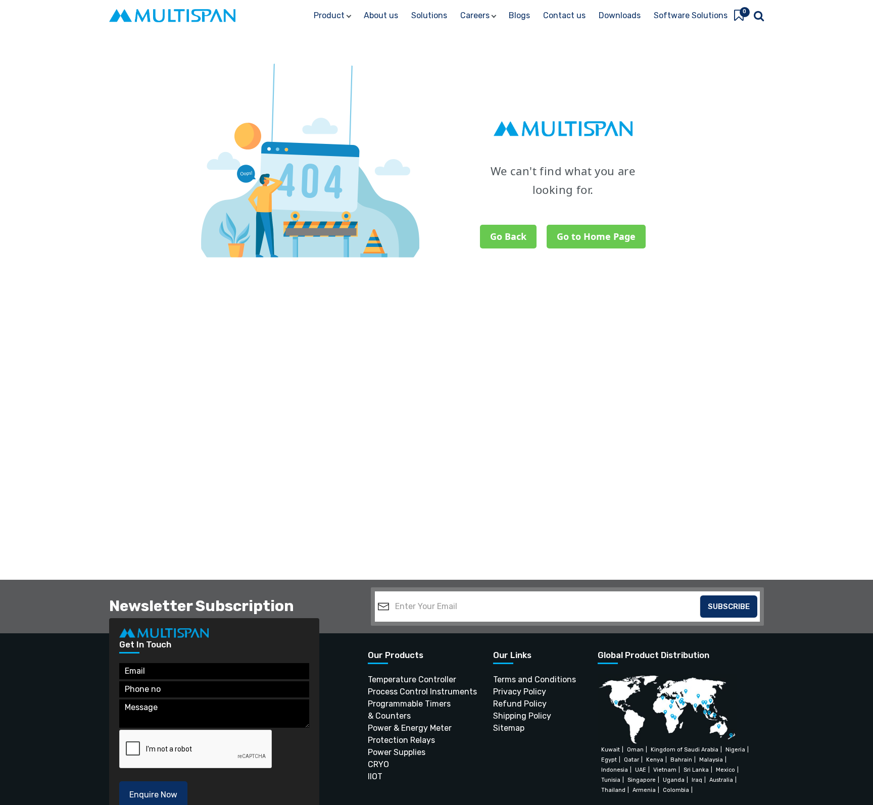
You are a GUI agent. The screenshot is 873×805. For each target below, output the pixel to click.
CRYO (378, 764)
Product (329, 15)
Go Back (508, 236)
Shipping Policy (515, 716)
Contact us (564, 15)
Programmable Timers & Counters (409, 710)
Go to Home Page (596, 236)
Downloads (620, 15)
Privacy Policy (515, 691)
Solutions (429, 15)
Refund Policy (515, 704)
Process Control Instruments (412, 691)
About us (381, 15)
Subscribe (729, 606)
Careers (475, 15)
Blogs (519, 15)
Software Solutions (691, 15)
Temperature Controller (412, 679)
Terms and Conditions (515, 679)
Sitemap (508, 728)
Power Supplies (396, 752)
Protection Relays (401, 740)
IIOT (375, 776)
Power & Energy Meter (410, 728)
